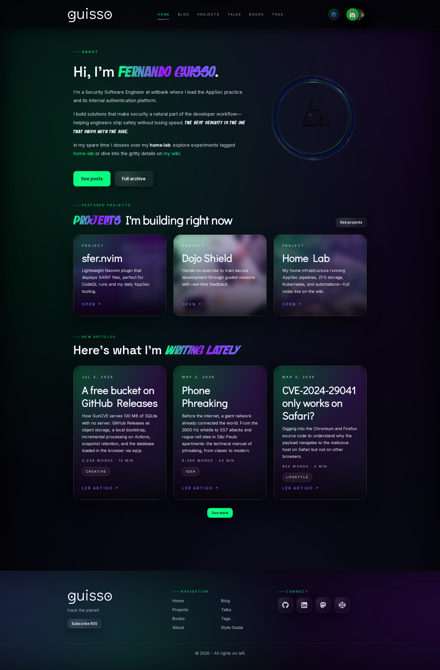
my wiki (171, 153)
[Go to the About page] (357, 14)
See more (220, 513)
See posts (92, 178)
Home (164, 14)
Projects (208, 14)
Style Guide (232, 627)
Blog (183, 14)
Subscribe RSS (84, 624)
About (178, 627)
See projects (351, 222)
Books (256, 14)
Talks (234, 14)
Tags (277, 14)
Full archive (134, 178)
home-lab (83, 153)
